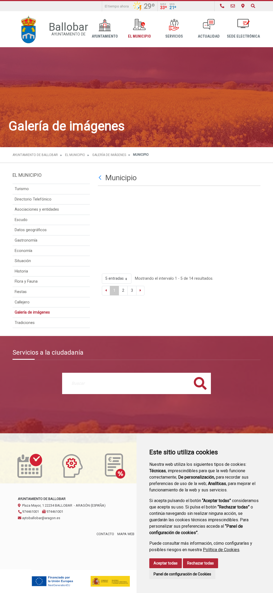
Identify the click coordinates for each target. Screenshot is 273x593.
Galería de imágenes (109, 155)
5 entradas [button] (114, 278)
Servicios (174, 36)
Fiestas (21, 292)
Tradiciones (25, 322)
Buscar (200, 383)
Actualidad (209, 36)
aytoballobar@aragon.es (40, 518)
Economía (23, 251)
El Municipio (139, 36)
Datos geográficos (31, 230)
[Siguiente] (140, 290)
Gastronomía (26, 240)
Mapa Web (125, 534)
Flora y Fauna (26, 281)
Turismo (22, 189)
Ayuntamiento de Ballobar (35, 155)
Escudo (21, 220)
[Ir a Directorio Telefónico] (222, 6)
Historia (21, 271)
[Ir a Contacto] (233, 6)
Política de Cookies (221, 549)
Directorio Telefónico (33, 199)
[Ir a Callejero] (242, 6)
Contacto (105, 534)
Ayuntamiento (105, 36)
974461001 (30, 512)
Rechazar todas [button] (200, 563)
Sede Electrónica (243, 36)
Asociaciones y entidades (37, 209)
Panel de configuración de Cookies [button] (182, 574)
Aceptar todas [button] (166, 563)
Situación (23, 261)
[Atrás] (100, 178)
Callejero (22, 302)
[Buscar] (253, 6)
